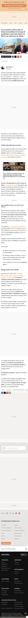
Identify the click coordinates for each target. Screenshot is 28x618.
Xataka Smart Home (6, 568)
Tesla (11, 23)
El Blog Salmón (17, 590)
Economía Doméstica (6, 530)
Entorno (16, 525)
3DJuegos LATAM (18, 602)
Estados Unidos (18, 533)
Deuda (3, 538)
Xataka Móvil (4, 564)
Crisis (25, 23)
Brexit (3, 533)
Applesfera (4, 566)
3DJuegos (16, 562)
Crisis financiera (18, 536)
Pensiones (5, 23)
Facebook (13, 57)
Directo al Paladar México (7, 608)
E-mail (21, 57)
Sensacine (16, 571)
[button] (9, 67)
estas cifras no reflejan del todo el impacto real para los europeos (13, 155)
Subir (22, 554)
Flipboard (18, 57)
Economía (9, 389)
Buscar (26, 549)
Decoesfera (4, 592)
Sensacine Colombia (18, 606)
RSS (13, 513)
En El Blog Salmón (7, 171)
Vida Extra (16, 564)
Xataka (3, 562)
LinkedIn (19, 513)
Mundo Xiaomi (5, 570)
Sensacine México (18, 604)
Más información (22, 616)
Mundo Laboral (17, 527)
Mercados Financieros (7, 527)
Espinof (16, 573)
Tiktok (15, 23)
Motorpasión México (19, 608)
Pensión (20, 23)
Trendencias (4, 590)
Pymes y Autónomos (19, 592)
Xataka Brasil (4, 604)
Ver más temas (6, 543)
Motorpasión (17, 581)
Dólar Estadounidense (19, 389)
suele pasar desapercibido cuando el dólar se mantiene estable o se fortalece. (12, 275)
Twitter (15, 57)
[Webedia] (5, 555)
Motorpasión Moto (18, 583)
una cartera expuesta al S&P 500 (16, 226)
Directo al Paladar (5, 581)
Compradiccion (5, 594)
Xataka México (5, 602)
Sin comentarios (7, 56)
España (3, 536)
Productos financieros (19, 530)
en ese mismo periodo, (10, 185)
